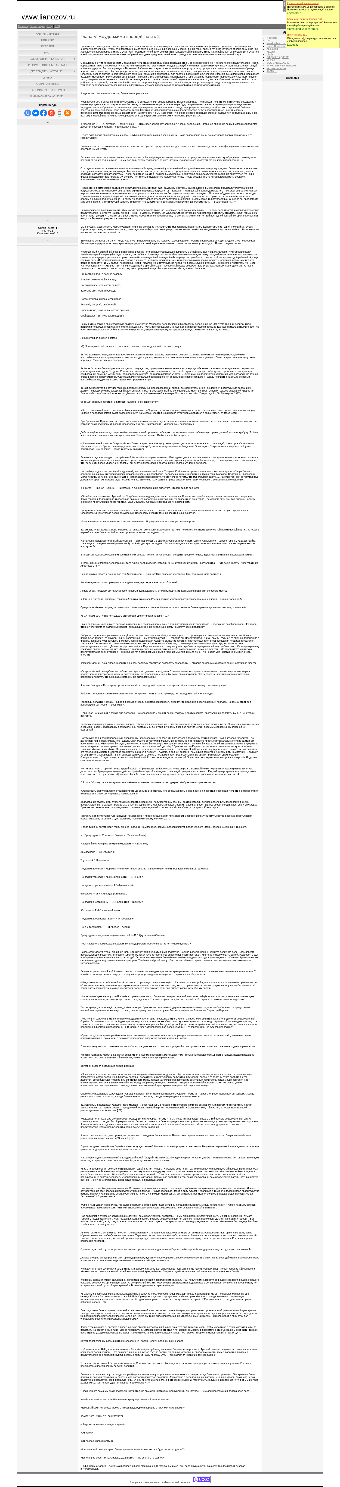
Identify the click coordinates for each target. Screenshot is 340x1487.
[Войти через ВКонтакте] (35, 113)
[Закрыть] (284, 11)
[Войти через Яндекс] (51, 113)
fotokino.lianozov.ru (277, 43)
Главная (23, 26)
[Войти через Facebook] (43, 113)
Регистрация (37, 26)
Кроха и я (272, 48)
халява (271, 60)
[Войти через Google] (59, 113)
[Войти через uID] (27, 113)
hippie (270, 54)
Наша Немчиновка (278, 46)
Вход (50, 26)
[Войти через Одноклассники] (67, 113)
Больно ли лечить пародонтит (304, 19)
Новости (272, 37)
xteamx (271, 51)
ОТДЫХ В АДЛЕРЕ (278, 57)
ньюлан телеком (276, 68)
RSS (57, 26)
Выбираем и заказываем (281, 65)
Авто (269, 40)
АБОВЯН (272, 71)
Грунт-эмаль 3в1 (297, 34)
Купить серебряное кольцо (302, 3)
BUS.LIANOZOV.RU (278, 62)
